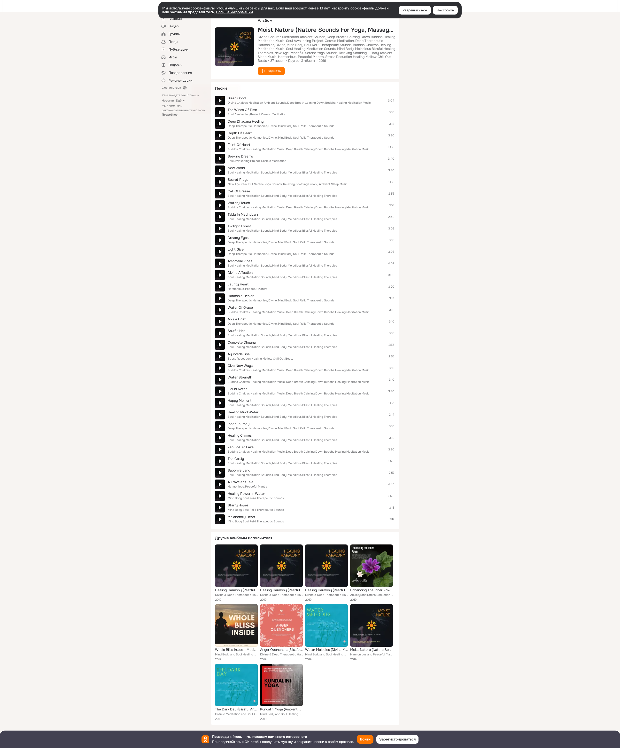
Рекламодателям (174, 95)
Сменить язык (171, 88)
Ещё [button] (179, 100)
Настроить (445, 10)
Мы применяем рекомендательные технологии (183, 110)
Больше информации (234, 12)
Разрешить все (415, 10)
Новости (168, 100)
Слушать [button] (274, 71)
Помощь (193, 95)
